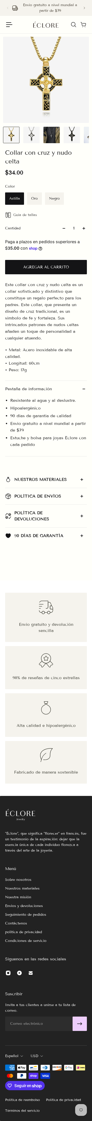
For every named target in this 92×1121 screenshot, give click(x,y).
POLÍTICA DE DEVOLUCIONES (31, 515)
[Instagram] (8, 973)
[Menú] (9, 24)
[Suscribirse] (80, 1024)
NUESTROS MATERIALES (40, 479)
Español (11, 1056)
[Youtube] (19, 973)
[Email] (30, 973)
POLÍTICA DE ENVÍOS (37, 496)
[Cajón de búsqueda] (73, 24)
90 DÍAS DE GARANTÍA (38, 535)
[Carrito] (83, 24)
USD (34, 1056)
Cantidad (12, 228)
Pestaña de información (28, 388)
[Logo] (46, 25)
